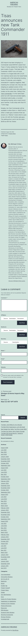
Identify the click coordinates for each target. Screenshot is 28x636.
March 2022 (4, 532)
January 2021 (4, 554)
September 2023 (5, 492)
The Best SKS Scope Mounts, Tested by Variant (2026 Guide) (12, 434)
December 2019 (5, 563)
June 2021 (4, 548)
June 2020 (4, 559)
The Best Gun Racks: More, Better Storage (12, 431)
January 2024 (5, 483)
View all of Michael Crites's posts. (16, 281)
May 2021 (3, 550)
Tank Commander (6, 93)
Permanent (20, 318)
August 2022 (4, 521)
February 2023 (5, 508)
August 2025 (4, 468)
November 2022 (5, 514)
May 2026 (4, 452)
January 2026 (5, 456)
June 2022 (4, 525)
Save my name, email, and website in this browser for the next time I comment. (13, 376)
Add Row (22, 323)
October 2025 (5, 463)
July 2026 (3, 450)
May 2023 (4, 501)
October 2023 (5, 490)
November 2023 (5, 488)
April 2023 (4, 503)
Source (6, 318)
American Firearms (9, 627)
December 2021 (5, 539)
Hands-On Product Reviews (8, 599)
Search (3, 414)
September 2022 (5, 519)
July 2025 (3, 470)
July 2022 (3, 523)
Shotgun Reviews (6, 617)
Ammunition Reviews (7, 577)
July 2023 (3, 496)
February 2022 (5, 534)
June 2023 (4, 499)
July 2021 (3, 545)
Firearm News (12, 133)
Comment (4, 298)
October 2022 (5, 517)
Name (3, 350)
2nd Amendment (5, 574)
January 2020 (5, 561)
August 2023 (4, 494)
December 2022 (5, 512)
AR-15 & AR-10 (5, 579)
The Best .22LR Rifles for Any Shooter (11, 424)
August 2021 (4, 543)
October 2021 (5, 541)
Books (2, 583)
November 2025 (5, 461)
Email (3, 359)
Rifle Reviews (4, 610)
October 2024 (5, 476)
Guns (2, 597)
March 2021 (4, 552)
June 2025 (4, 472)
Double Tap (4, 585)
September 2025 (5, 465)
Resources (4, 608)
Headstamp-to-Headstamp (8, 601)
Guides (3, 592)
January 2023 (5, 510)
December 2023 (5, 485)
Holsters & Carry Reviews (8, 603)
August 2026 (4, 447)
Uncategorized (5, 619)
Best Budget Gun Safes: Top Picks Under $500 (14, 429)
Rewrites (3, 338)
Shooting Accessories (7, 614)
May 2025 (4, 474)
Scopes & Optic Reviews (7, 612)
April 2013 (3, 568)
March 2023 (4, 505)
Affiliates (3, 315)
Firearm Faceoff (5, 588)
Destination (12, 318)
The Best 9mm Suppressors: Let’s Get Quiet (13, 427)
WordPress (15, 630)
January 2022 (5, 537)
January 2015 (4, 566)
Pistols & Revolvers (6, 605)
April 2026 (4, 454)
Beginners (4, 581)
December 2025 (5, 459)
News (6, 135)
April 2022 (4, 530)
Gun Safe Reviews (6, 594)
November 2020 (5, 557)
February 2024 (5, 481)
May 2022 (4, 528)
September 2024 (5, 479)
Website (3, 367)
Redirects (3, 327)
